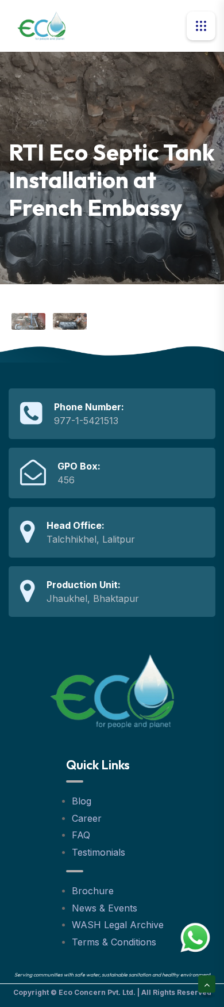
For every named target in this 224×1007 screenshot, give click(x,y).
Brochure (93, 891)
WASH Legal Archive (118, 924)
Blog (81, 801)
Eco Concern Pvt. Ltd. (97, 992)
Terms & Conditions (114, 942)
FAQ (81, 835)
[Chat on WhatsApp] (195, 937)
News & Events (104, 908)
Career (87, 818)
